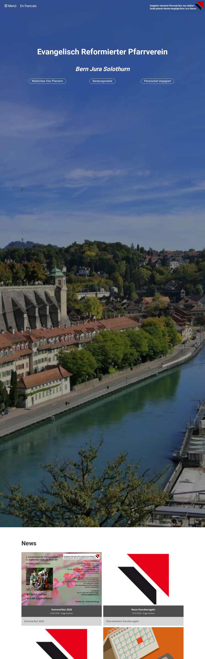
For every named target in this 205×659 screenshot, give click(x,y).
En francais (28, 6)
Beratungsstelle (102, 81)
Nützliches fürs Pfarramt (47, 81)
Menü (21, 6)
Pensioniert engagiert (157, 81)
